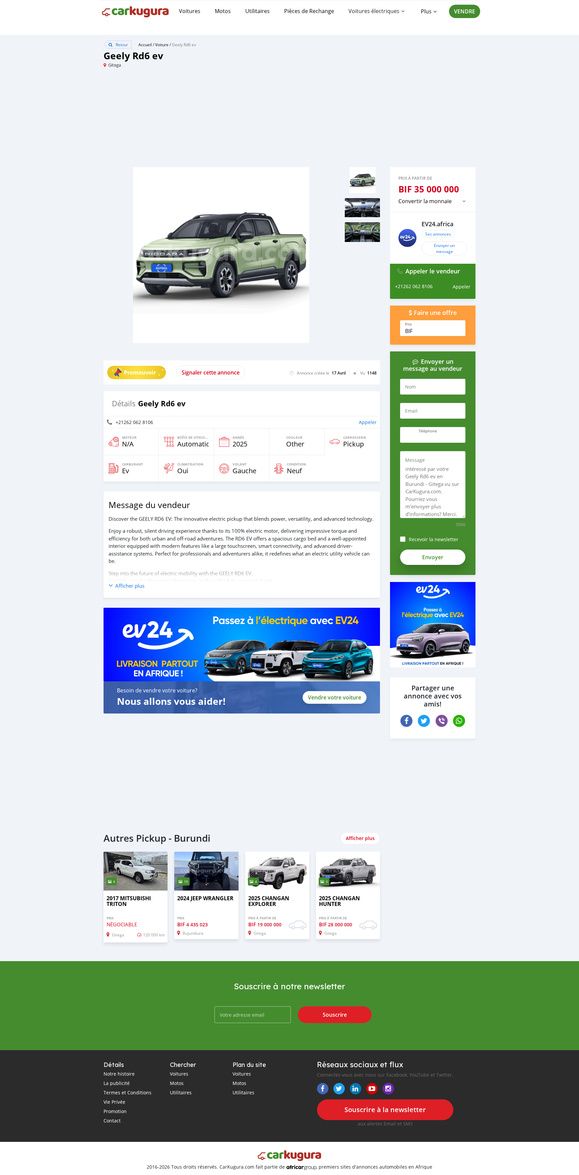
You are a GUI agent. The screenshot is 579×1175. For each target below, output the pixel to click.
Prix (408, 324)
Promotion (115, 1111)
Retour (121, 44)
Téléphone (428, 431)
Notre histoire (119, 1074)
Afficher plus (360, 838)
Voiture (162, 44)
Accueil (145, 44)
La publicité (117, 1083)
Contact (112, 1120)
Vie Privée (114, 1102)
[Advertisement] (196, 120)
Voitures (189, 11)
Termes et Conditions (127, 1092)
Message (415, 460)
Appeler (368, 422)
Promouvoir (140, 372)
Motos (223, 11)
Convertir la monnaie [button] (425, 201)
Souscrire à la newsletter (385, 1109)
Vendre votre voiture (334, 697)
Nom (410, 387)
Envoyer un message (444, 248)
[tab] (432, 201)
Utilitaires (257, 11)
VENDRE (464, 11)
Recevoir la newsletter (433, 539)
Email (411, 411)
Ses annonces (438, 234)
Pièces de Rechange (309, 11)
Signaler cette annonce (211, 372)
